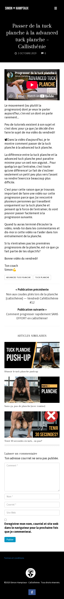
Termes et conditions (14, 558)
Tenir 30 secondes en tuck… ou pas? (23, 440)
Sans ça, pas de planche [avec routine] (24, 406)
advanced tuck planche (18, 277)
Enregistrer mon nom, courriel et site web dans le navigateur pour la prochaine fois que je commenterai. (31, 527)
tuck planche (42, 277)
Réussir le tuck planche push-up (21, 371)
